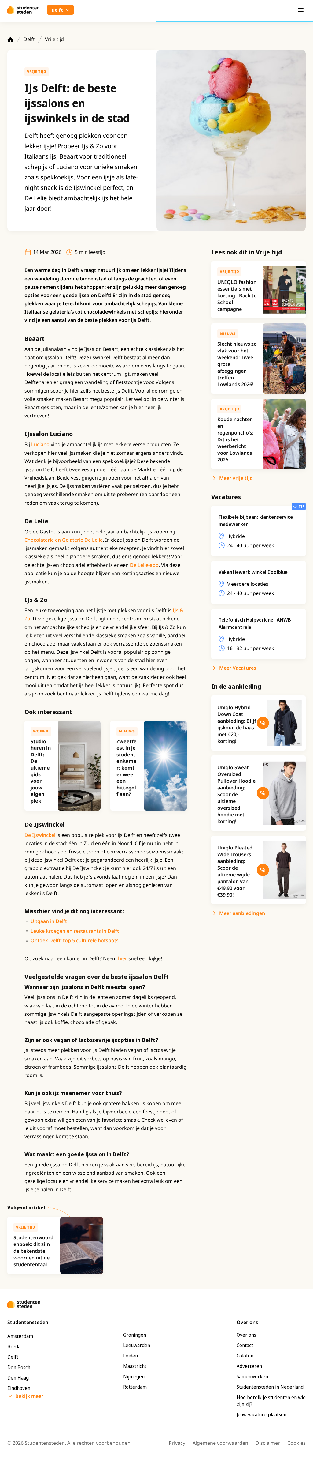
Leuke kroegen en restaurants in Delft (75, 931)
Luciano (40, 444)
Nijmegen (134, 1376)
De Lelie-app (144, 565)
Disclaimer (268, 1443)
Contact (245, 1345)
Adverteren (249, 1366)
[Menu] (301, 10)
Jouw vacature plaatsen (261, 1414)
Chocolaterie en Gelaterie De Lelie (63, 539)
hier (122, 958)
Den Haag (18, 1377)
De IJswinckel (39, 835)
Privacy (177, 1443)
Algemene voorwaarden (220, 1443)
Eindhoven (18, 1388)
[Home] (10, 39)
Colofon (245, 1355)
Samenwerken (252, 1376)
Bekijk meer (29, 1396)
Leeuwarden (136, 1345)
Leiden (130, 1355)
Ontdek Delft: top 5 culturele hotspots (75, 940)
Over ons (246, 1334)
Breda (13, 1346)
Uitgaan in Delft (49, 921)
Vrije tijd (54, 39)
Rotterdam (135, 1387)
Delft (29, 39)
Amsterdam (20, 1336)
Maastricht (134, 1366)
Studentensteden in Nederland (270, 1387)
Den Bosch (18, 1367)
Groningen (134, 1334)
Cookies (296, 1443)
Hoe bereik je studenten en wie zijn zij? (271, 1400)
